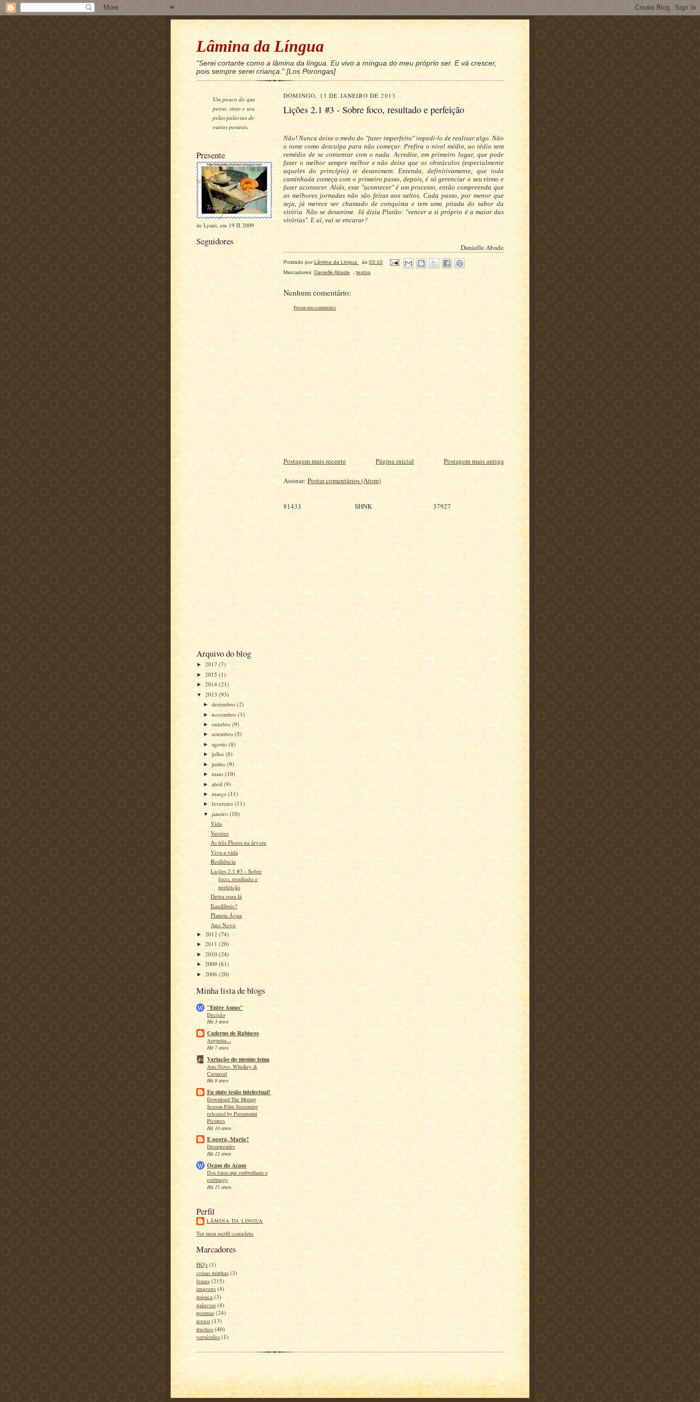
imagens (206, 1288)
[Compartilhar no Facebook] (447, 263)
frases (203, 1281)
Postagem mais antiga (474, 461)
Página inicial (395, 461)
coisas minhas (212, 1273)
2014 (212, 684)
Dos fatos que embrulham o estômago (237, 1176)
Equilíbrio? (224, 906)
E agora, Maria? (228, 1139)
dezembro (224, 704)
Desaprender (221, 1146)
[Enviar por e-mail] (408, 263)
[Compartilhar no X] (434, 263)
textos (203, 1321)
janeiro (221, 814)
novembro (225, 714)
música (204, 1297)
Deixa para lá (226, 896)
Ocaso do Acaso (226, 1165)
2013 (212, 694)
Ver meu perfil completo (225, 1233)
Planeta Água (226, 915)
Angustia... (219, 1040)
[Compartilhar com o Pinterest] (460, 263)
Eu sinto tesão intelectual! (239, 1092)
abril (218, 784)
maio (218, 774)
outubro (222, 724)
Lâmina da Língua (260, 46)
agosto (220, 744)
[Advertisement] (227, 485)
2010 (212, 954)
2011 (212, 944)
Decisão (216, 1014)
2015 (212, 674)
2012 (212, 934)
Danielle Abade (332, 272)
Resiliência (223, 861)
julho (218, 754)
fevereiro (223, 803)
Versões (220, 833)
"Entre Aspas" (225, 1007)
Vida (216, 823)
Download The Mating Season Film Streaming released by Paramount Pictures (232, 1110)
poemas (205, 1312)
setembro (223, 734)
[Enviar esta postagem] (394, 262)
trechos (204, 1329)
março (220, 794)
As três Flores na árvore (238, 842)
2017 (212, 664)
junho (219, 764)
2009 (212, 964)
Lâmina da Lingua (235, 1220)
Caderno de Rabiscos (233, 1033)
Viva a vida (224, 852)
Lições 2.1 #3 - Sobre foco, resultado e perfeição (236, 879)
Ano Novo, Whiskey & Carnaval (232, 1070)
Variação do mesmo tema (238, 1059)
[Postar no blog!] (421, 263)
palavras (206, 1305)
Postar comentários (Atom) (344, 480)
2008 (212, 974)
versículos (208, 1337)
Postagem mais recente (314, 461)
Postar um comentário (315, 307)
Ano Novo (223, 925)
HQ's (202, 1264)
